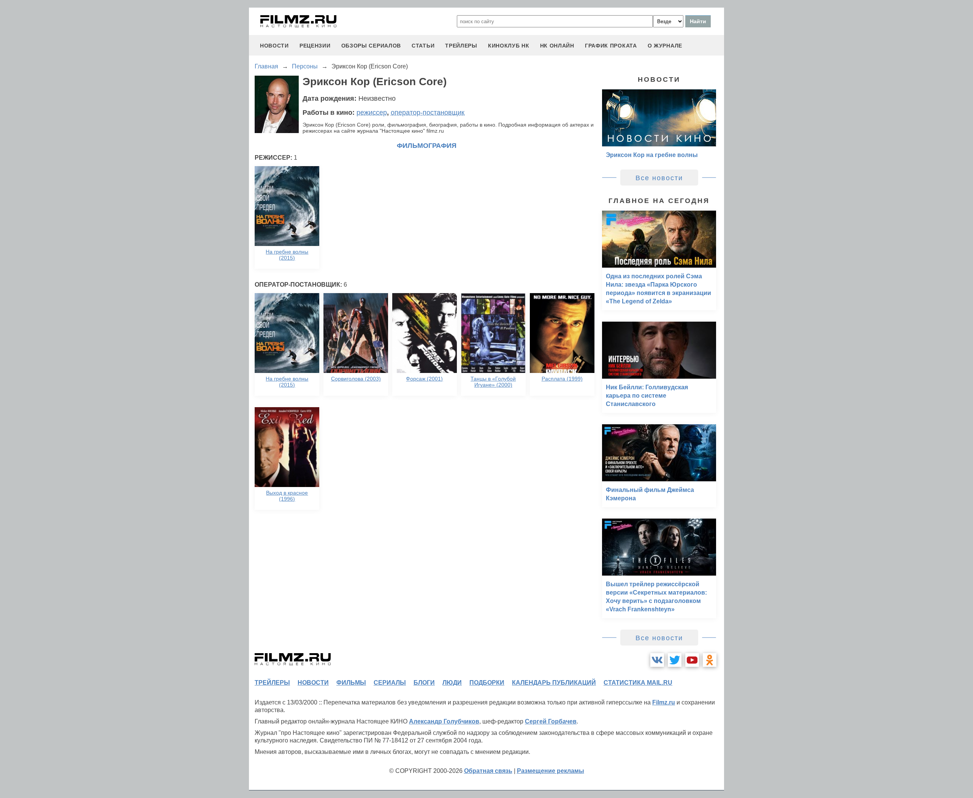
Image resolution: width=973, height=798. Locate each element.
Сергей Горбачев (551, 721)
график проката (611, 46)
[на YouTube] (692, 660)
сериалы (390, 682)
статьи (423, 46)
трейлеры (461, 46)
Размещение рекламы (550, 771)
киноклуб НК (508, 46)
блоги (424, 682)
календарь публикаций (554, 682)
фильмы (351, 682)
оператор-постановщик (427, 112)
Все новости (659, 178)
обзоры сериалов (371, 46)
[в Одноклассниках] (709, 660)
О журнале (665, 46)
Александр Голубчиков (444, 721)
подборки (486, 682)
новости (274, 46)
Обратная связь (488, 771)
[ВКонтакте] (657, 660)
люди (452, 682)
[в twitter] (674, 660)
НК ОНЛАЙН (557, 46)
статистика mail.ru (638, 682)
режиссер (372, 112)
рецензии (315, 46)
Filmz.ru (663, 702)
